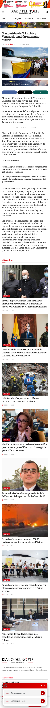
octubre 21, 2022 (23, 44)
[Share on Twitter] (25, 92)
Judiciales (41, 18)
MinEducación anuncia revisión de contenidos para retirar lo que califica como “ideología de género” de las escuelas (24, 447)
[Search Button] (47, 12)
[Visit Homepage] (25, 12)
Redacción (9, 44)
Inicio (4, 18)
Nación (7, 296)
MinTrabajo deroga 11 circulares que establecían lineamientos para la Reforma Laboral (22, 637)
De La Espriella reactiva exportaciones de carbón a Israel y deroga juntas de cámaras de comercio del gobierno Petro (24, 179)
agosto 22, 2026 (8, 310)
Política (29, 18)
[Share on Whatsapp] (40, 92)
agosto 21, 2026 (8, 405)
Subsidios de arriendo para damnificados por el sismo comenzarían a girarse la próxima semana (24, 588)
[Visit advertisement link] (25, 4)
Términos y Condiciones (10, 682)
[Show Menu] (3, 12)
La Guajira (16, 18)
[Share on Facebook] (9, 92)
